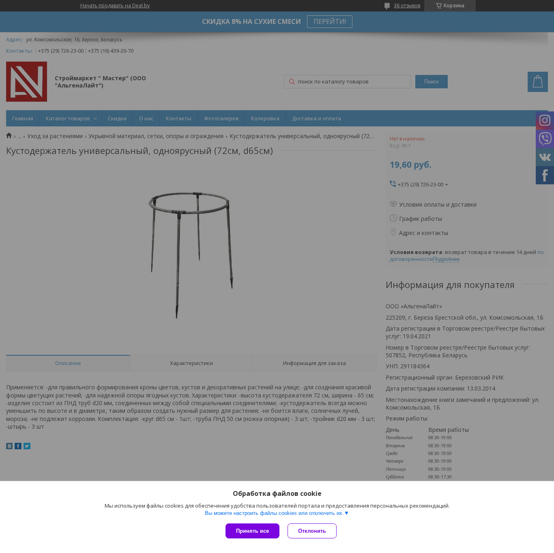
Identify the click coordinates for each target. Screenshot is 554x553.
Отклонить (312, 531)
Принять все (252, 531)
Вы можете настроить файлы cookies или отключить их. (274, 513)
